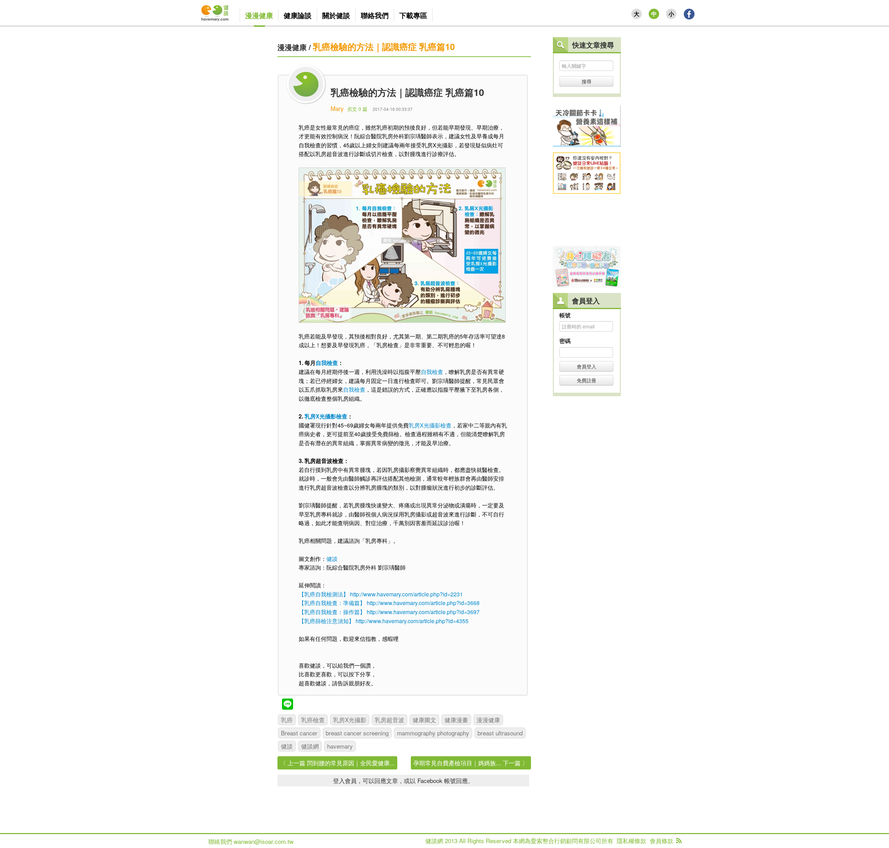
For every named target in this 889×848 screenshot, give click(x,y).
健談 (332, 559)
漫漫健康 (292, 47)
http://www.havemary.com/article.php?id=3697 (423, 612)
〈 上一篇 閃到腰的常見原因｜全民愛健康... (337, 762)
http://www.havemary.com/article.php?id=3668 (423, 603)
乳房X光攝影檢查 (326, 416)
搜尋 (586, 81)
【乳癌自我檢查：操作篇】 (332, 612)
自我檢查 (327, 363)
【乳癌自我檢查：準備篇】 (332, 603)
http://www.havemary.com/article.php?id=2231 (406, 594)
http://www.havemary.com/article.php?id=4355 (412, 621)
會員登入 (586, 366)
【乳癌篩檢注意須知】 (326, 621)
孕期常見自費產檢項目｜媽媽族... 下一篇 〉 (470, 762)
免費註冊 (586, 380)
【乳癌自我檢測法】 (324, 594)
